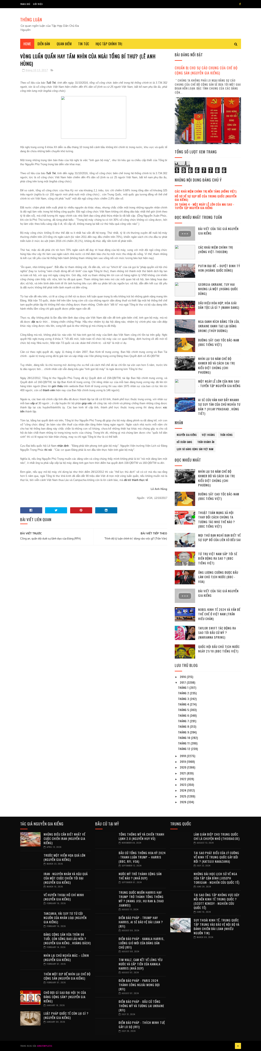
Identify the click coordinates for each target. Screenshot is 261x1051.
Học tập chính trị (109, 43)
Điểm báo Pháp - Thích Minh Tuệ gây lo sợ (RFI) (142, 1024)
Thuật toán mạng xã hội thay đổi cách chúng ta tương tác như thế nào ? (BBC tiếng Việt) (216, 519)
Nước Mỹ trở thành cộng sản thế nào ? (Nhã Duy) (140, 876)
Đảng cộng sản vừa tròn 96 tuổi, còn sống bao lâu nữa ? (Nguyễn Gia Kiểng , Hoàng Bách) (67, 938)
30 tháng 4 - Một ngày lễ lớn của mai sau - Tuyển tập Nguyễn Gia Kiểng (204, 206)
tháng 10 (184, 737)
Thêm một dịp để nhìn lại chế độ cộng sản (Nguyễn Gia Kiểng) (67, 976)
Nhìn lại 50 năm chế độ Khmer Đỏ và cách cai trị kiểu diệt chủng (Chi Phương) (216, 365)
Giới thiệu (38, 4)
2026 (183, 802)
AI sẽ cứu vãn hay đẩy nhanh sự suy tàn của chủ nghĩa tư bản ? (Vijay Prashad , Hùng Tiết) (219, 407)
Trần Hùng (226, 434)
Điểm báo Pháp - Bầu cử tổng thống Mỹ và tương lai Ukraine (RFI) (141, 1005)
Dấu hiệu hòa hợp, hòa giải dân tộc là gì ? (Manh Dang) (218, 305)
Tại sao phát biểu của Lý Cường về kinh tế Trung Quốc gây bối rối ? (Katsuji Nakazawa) (216, 857)
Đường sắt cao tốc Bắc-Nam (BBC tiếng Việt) (218, 342)
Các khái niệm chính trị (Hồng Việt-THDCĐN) (215, 249)
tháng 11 (184, 743)
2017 (183, 682)
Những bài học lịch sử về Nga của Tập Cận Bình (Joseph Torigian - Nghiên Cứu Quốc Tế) (216, 878)
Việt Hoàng (208, 434)
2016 (183, 676)
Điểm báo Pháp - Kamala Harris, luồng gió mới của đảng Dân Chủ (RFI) (141, 942)
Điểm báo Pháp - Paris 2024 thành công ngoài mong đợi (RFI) (139, 984)
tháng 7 (184, 721)
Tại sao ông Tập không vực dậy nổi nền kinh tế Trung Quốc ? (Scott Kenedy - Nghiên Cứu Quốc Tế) (216, 901)
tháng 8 (184, 726)
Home (27, 43)
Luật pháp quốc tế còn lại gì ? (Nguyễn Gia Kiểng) (66, 1015)
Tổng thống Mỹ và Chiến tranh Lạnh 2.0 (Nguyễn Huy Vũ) (141, 836)
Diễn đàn (44, 43)
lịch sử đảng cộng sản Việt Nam (195, 449)
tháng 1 (183, 687)
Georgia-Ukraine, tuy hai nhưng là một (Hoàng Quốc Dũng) (218, 289)
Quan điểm (64, 43)
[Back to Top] (238, 1046)
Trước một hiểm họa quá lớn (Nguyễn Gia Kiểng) (64, 857)
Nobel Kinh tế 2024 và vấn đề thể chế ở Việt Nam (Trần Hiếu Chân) (219, 614)
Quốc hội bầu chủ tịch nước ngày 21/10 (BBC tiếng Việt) (219, 648)
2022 (183, 779)
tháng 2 (184, 693)
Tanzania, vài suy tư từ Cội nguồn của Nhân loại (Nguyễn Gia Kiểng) (65, 917)
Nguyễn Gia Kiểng (187, 434)
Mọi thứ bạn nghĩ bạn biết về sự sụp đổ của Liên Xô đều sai (219, 537)
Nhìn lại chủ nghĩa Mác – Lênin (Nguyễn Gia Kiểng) (66, 957)
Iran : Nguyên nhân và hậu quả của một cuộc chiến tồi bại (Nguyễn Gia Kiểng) (66, 878)
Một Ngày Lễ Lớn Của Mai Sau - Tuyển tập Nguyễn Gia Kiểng (219, 383)
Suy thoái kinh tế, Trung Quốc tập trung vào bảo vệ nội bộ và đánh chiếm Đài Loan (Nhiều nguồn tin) (216, 926)
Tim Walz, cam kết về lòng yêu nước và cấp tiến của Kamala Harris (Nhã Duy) (141, 963)
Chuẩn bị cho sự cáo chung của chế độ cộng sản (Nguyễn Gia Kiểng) (206, 70)
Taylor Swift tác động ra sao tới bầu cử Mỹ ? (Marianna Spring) (217, 632)
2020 (183, 767)
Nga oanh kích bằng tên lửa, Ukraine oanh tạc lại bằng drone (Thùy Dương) (219, 326)
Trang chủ (25, 4)
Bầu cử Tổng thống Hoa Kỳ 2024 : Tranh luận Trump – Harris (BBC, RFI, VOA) (142, 857)
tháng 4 (184, 704)
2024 (183, 790)
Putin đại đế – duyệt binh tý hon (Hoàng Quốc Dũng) (219, 268)
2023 (183, 784)
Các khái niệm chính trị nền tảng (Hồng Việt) (206, 191)
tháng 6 (184, 715)
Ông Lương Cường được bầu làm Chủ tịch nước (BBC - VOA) (218, 577)
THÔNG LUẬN (31, 20)
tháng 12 (184, 748)
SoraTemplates (44, 1045)
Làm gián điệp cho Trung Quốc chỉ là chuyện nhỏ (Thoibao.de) (217, 836)
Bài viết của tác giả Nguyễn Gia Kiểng (218, 231)
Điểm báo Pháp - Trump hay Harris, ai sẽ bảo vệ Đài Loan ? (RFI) (141, 921)
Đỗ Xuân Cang (184, 442)
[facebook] (240, 4)
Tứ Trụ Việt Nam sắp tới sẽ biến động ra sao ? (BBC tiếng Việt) (217, 558)
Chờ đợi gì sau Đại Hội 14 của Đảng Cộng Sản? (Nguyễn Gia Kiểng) (65, 996)
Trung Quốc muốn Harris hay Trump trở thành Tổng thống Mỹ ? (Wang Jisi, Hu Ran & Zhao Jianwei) (141, 898)
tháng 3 (184, 699)
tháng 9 (184, 732)
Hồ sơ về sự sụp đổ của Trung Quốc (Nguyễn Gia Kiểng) (206, 198)
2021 (183, 773)
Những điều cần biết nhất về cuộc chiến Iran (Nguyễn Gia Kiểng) (64, 838)
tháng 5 (184, 710)
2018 (183, 756)
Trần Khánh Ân (206, 442)
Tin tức (83, 43)
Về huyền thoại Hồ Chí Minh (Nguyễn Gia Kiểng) (64, 897)
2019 (183, 761)
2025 (183, 796)
